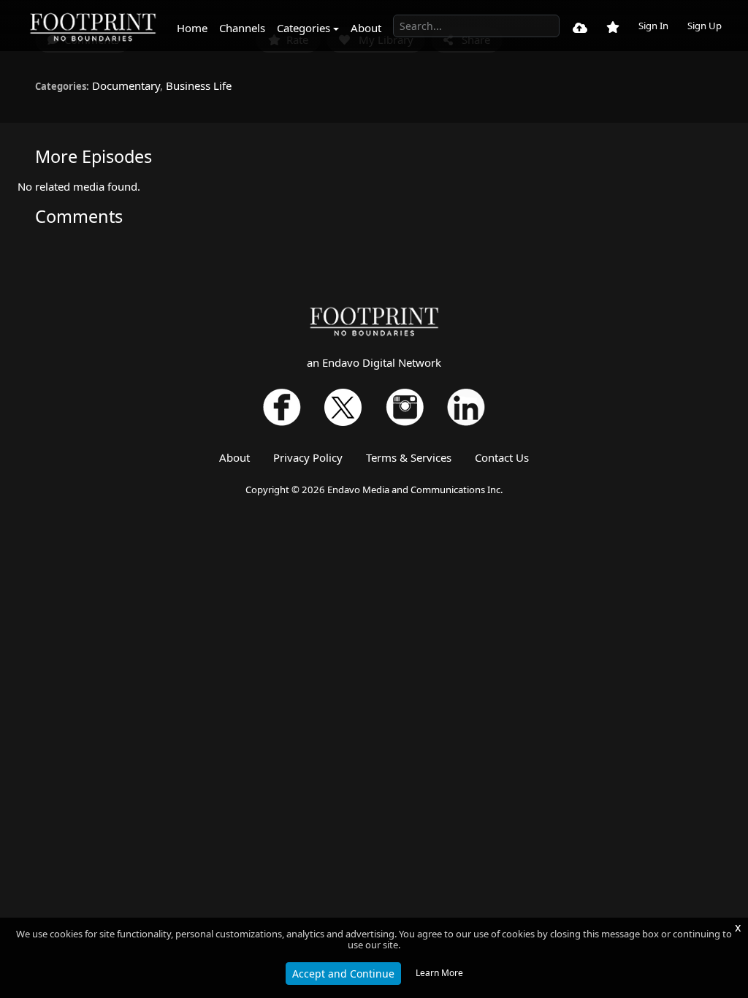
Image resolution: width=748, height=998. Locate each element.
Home (192, 27)
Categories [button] (303, 27)
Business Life (199, 85)
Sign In (653, 25)
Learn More (439, 973)
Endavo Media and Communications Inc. (415, 489)
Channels (242, 27)
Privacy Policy (308, 457)
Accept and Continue (343, 973)
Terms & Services (408, 457)
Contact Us (502, 457)
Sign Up (704, 25)
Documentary (126, 85)
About (366, 27)
